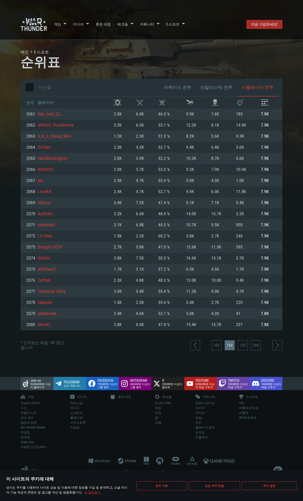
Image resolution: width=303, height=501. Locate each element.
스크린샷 (76, 413)
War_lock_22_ (50, 114)
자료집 (74, 427)
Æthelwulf (46, 269)
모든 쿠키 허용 (214, 486)
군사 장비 (27, 417)
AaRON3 (45, 214)
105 (243, 345)
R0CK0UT (46, 169)
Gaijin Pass (27, 442)
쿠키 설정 (269, 486)
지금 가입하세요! (264, 24)
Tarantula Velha (52, 291)
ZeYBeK (44, 280)
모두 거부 (161, 486)
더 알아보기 (92, 492)
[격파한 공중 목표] (240, 102)
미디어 (78, 24)
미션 (158, 413)
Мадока (45, 302)
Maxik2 (44, 325)
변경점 (25, 432)
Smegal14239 (50, 247)
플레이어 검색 (205, 427)
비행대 (243, 413)
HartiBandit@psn (53, 158)
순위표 (200, 432)
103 (217, 345)
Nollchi (44, 258)
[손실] (215, 102)
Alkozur (44, 203)
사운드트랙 (78, 422)
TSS (241, 403)
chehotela (46, 225)
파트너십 (76, 403)
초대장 (25, 437)
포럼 (198, 417)
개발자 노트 (29, 413)
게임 (57, 24)
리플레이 (201, 437)
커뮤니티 (147, 24)
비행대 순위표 (248, 408)
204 (256, 345)
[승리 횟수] (118, 102)
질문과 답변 (29, 422)
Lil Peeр (45, 236)
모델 (158, 422)
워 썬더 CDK (163, 403)
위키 (198, 422)
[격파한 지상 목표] (265, 102)
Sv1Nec (44, 147)
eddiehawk (47, 313)
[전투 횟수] (140, 102)
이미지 (200, 408)
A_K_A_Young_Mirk (54, 136)
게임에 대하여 (30, 403)
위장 (158, 408)
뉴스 (24, 408)
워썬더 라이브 (205, 403)
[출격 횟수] (190, 102)
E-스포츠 (172, 24)
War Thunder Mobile (33, 427)
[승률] (162, 102)
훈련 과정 (103, 24)
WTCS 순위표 (247, 417)
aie (40, 180)
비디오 (74, 408)
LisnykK (44, 192)
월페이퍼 (76, 417)
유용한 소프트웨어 (33, 447)
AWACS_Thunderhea (55, 125)
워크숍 (122, 24)
